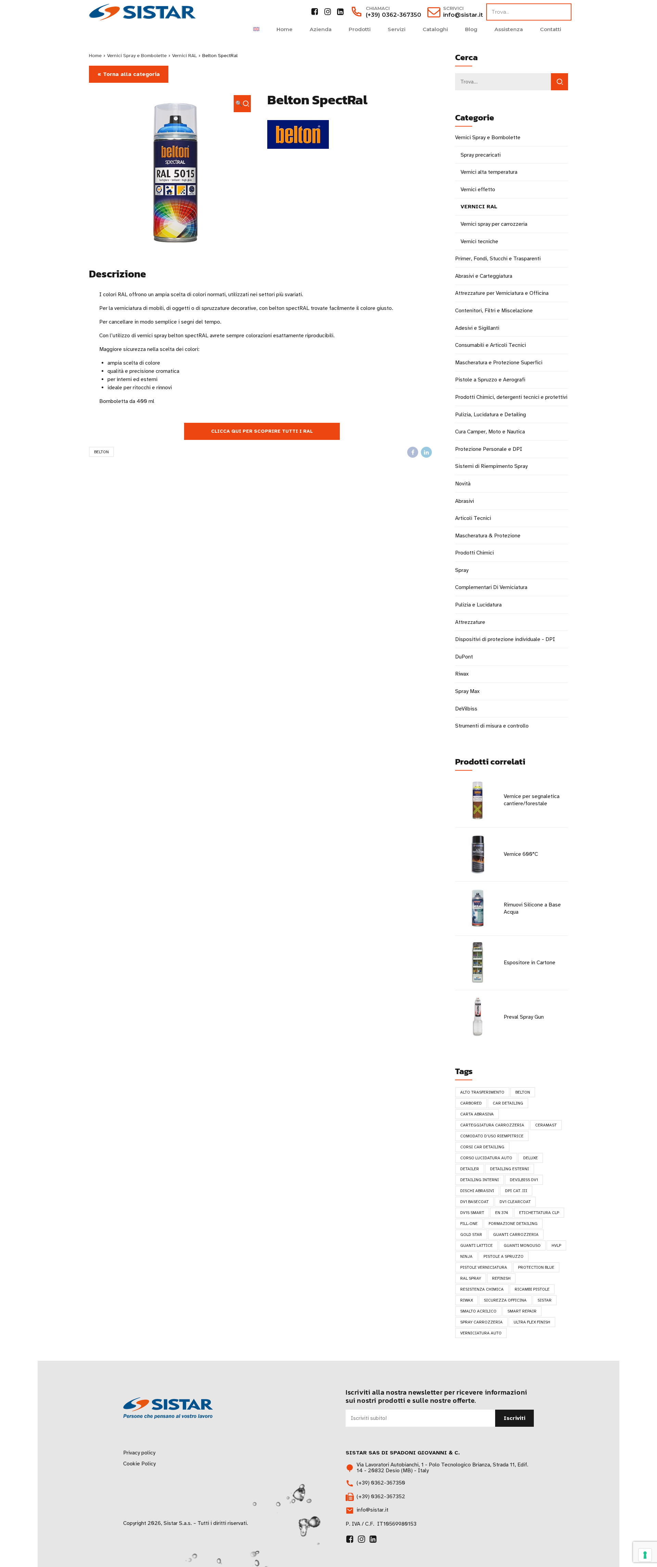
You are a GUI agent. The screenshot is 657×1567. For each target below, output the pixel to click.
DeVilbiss (466, 708)
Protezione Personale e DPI (488, 449)
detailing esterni (509, 1168)
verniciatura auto (481, 1333)
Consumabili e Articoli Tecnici (490, 345)
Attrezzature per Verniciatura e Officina (502, 293)
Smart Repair (522, 1311)
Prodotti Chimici (474, 552)
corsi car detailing (482, 1147)
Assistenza (508, 29)
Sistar (545, 1300)
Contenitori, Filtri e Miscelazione (494, 310)
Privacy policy (139, 1452)
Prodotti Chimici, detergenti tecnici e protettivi (511, 397)
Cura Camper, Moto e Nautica (490, 431)
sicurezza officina (505, 1300)
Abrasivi (464, 501)
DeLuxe (530, 1157)
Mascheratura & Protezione (487, 535)
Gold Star (471, 1234)
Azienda (321, 29)
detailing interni (479, 1179)
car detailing (508, 1103)
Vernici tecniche (479, 241)
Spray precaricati (481, 155)
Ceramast (546, 1125)
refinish (501, 1278)
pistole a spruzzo (504, 1256)
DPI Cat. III (516, 1190)
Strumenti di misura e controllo (492, 725)
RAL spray (470, 1278)
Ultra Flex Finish (532, 1322)
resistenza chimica (482, 1289)
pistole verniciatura (483, 1267)
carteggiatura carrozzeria (492, 1125)
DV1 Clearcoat (515, 1201)
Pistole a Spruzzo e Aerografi (490, 379)
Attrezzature (470, 622)
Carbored (471, 1103)
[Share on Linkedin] (426, 452)
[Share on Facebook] (412, 452)
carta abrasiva (477, 1114)
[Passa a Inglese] (256, 29)
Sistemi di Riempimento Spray (491, 466)
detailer (469, 1168)
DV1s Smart (472, 1212)
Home (284, 29)
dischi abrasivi (477, 1190)
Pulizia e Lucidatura (478, 604)
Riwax (461, 673)
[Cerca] (559, 81)
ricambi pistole (532, 1289)
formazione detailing (513, 1223)
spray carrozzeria (481, 1322)
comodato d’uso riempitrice (492, 1136)
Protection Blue (536, 1267)
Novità (463, 483)
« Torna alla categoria (129, 74)
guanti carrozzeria (516, 1234)
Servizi (396, 29)
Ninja (466, 1256)
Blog (471, 29)
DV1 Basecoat (474, 1201)
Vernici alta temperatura (489, 172)
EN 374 (501, 1212)
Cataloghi (435, 29)
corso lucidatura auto (486, 1157)
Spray (461, 570)
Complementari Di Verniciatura (491, 587)
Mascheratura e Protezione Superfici (498, 362)
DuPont (464, 656)
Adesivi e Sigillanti (477, 328)
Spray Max (467, 691)
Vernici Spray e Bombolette (137, 55)
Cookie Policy (139, 1463)
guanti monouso (522, 1245)
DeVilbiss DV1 (524, 1179)
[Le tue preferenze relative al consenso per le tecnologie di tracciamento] (645, 1555)
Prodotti (360, 29)
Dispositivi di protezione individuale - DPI (505, 639)
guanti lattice (476, 1245)
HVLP (556, 1245)
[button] (242, 103)
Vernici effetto (478, 189)
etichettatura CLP (539, 1212)
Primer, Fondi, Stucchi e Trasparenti (498, 258)
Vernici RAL (184, 55)
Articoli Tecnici (473, 518)
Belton (101, 451)
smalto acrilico (478, 1311)
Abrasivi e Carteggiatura (483, 276)
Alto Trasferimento (482, 1092)
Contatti (550, 29)
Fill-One (469, 1223)
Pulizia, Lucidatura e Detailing (490, 414)
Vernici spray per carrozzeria (494, 224)
